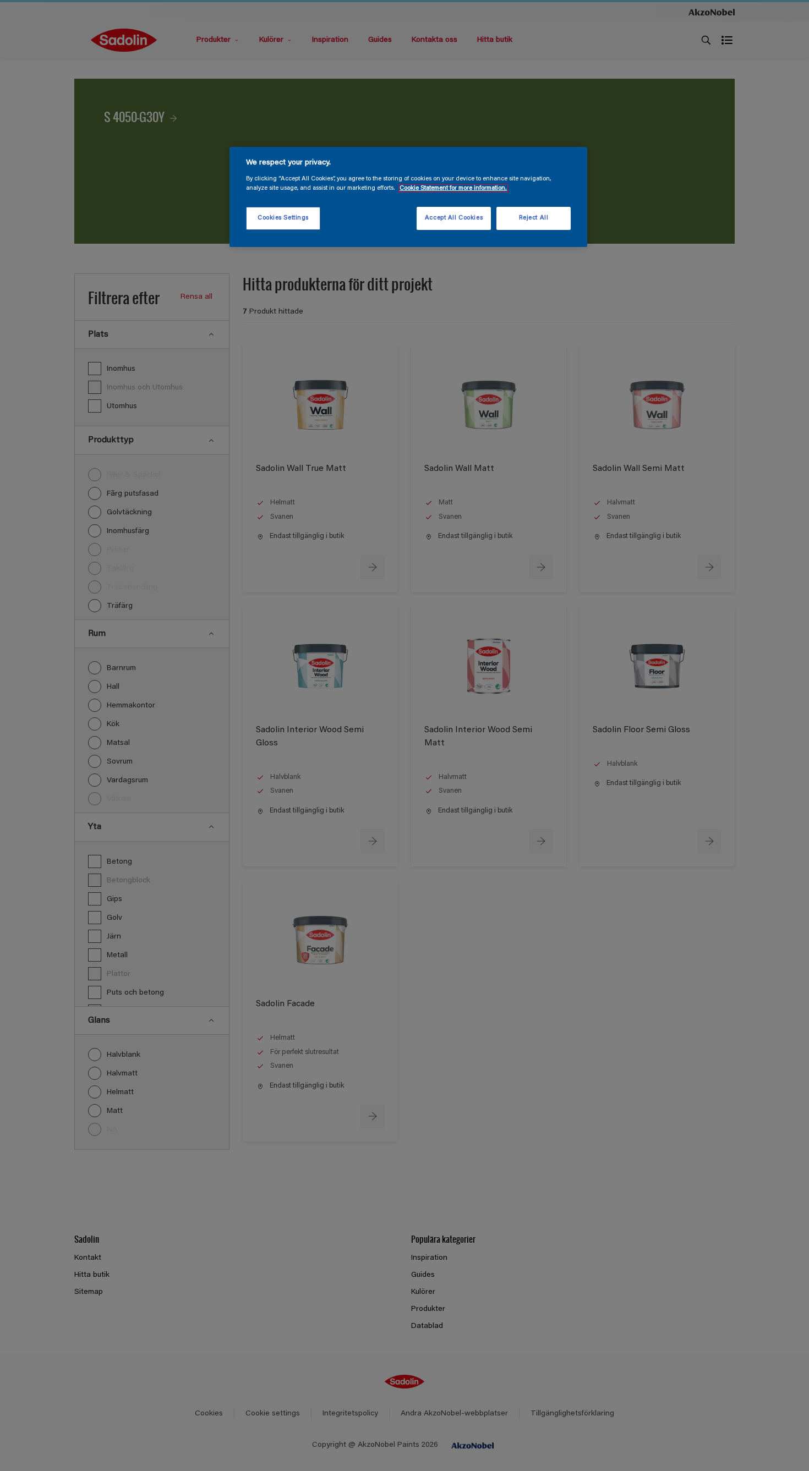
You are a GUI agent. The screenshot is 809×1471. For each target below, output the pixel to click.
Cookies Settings (283, 218)
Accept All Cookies (454, 218)
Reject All (534, 218)
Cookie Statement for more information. (453, 188)
